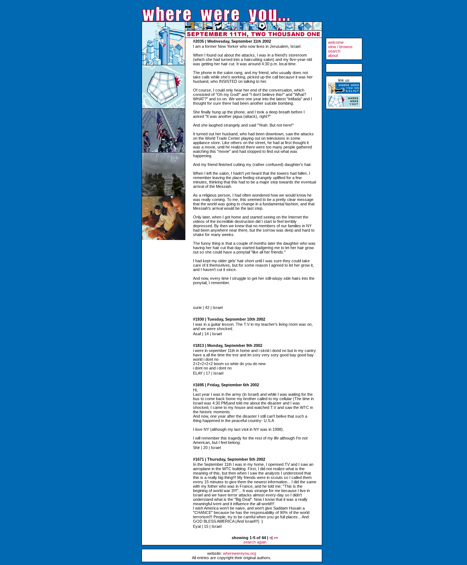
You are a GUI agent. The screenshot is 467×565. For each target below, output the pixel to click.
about (333, 55)
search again (254, 542)
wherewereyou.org (239, 553)
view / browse (340, 46)
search (334, 51)
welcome (336, 42)
